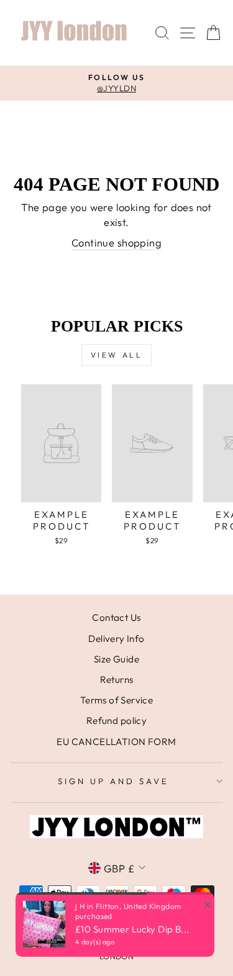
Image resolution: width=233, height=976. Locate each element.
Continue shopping (116, 242)
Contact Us (116, 617)
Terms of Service (116, 700)
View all (117, 354)
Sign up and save (113, 781)
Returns (117, 679)
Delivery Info (116, 638)
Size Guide (116, 659)
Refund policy (116, 720)
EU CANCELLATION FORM (116, 742)
